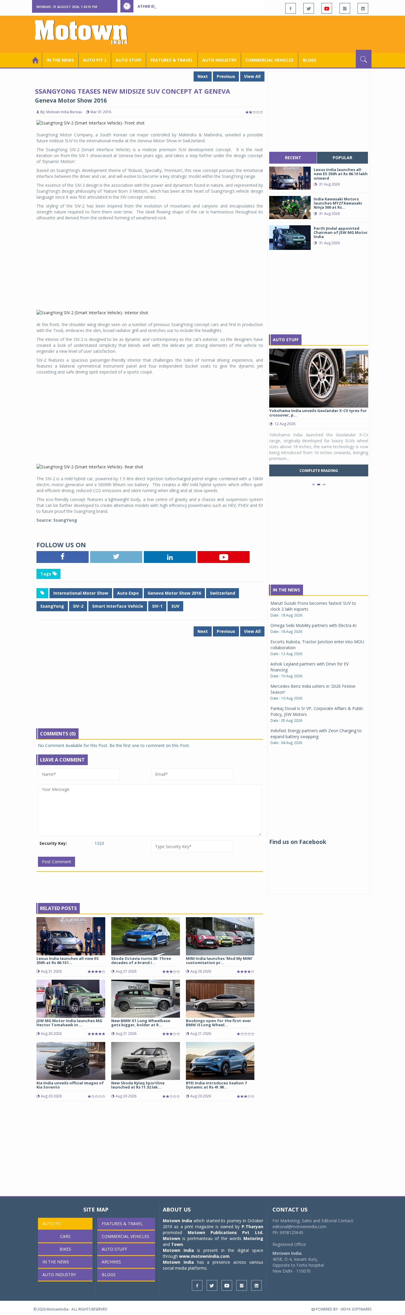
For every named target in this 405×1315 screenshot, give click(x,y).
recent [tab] (293, 157)
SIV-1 (157, 606)
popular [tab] (342, 157)
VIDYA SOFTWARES (356, 1309)
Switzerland (222, 593)
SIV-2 (78, 606)
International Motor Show (80, 593)
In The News (286, 590)
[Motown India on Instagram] (344, 8)
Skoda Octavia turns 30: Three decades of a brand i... (141, 960)
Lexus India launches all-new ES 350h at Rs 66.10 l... (67, 960)
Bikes (65, 1249)
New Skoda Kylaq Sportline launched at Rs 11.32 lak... (138, 1085)
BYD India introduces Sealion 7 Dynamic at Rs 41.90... (216, 1085)
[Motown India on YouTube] (326, 8)
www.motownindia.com (204, 1256)
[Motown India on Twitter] (308, 8)
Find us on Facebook (297, 842)
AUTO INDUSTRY (219, 60)
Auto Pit (52, 1223)
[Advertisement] (263, 33)
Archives (111, 1262)
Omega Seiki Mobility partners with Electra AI (313, 625)
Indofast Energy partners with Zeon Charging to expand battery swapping (316, 733)
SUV (175, 606)
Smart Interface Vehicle (117, 606)
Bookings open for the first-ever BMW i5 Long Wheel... (218, 1022)
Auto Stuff (128, 60)
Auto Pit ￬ (94, 60)
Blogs (309, 60)
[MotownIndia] (85, 32)
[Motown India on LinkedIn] (363, 8)
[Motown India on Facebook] (290, 8)
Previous (226, 76)
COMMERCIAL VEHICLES (269, 60)
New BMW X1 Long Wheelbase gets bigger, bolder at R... (140, 1022)
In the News (60, 60)
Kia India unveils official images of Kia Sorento (70, 1085)
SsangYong (52, 606)
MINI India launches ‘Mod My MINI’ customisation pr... (219, 960)
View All (252, 76)
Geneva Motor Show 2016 (174, 593)
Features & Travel (172, 60)
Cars (65, 1236)
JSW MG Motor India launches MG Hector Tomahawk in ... (69, 1022)
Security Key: (53, 843)
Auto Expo (128, 593)
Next (202, 76)
